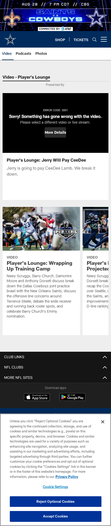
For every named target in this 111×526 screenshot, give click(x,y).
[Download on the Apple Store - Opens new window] (37, 397)
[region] (55, 470)
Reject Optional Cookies (55, 501)
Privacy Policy (67, 477)
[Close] (102, 421)
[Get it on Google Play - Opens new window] (72, 399)
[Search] (94, 39)
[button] (55, 132)
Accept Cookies (55, 516)
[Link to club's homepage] (10, 37)
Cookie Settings (55, 487)
